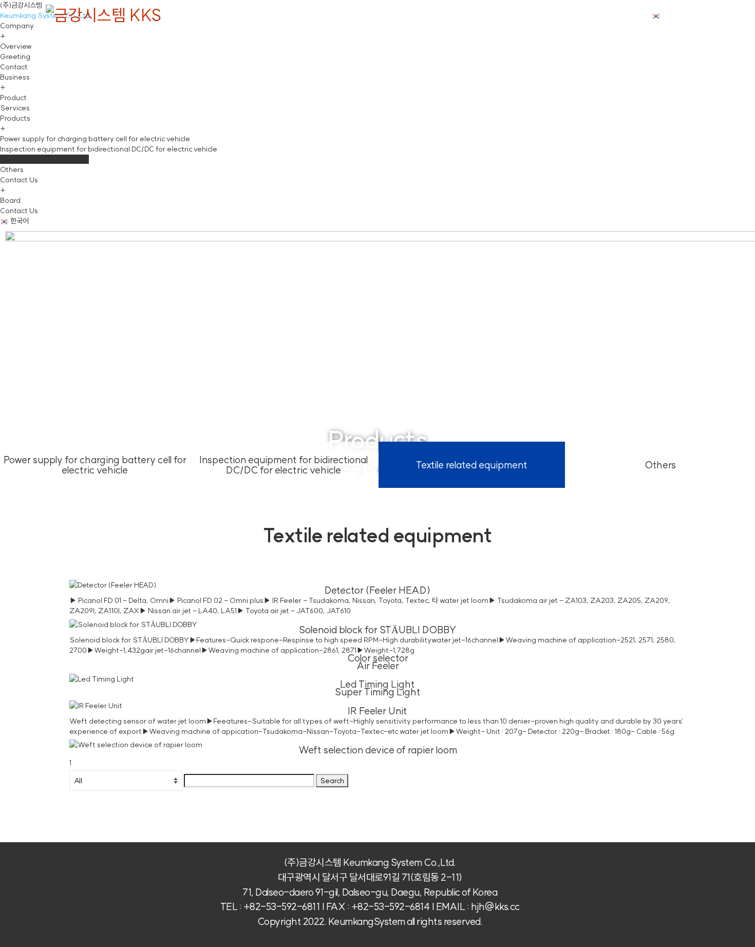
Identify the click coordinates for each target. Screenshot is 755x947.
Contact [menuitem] (14, 66)
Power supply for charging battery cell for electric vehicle (95, 464)
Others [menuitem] (12, 169)
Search (332, 780)
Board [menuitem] (10, 200)
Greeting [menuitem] (15, 56)
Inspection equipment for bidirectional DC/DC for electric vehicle (283, 464)
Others (660, 465)
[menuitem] (14, 220)
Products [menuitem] (15, 123)
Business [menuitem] (15, 82)
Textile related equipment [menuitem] (44, 159)
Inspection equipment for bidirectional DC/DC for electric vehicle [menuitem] (108, 149)
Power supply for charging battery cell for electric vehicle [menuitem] (95, 138)
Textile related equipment (471, 465)
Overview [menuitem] (16, 46)
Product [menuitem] (13, 97)
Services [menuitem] (15, 107)
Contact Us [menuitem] (19, 185)
